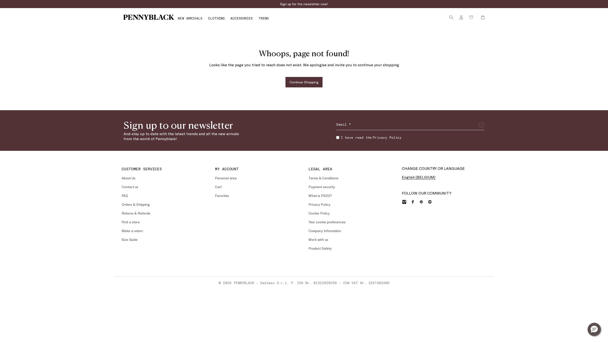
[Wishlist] (471, 17)
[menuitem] (190, 18)
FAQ (125, 196)
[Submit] (481, 125)
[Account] (461, 17)
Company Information (325, 231)
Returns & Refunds (136, 213)
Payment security (322, 187)
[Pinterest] (421, 202)
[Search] (451, 17)
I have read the (371, 137)
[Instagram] (404, 202)
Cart (218, 187)
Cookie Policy (319, 213)
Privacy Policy (387, 137)
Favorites (222, 196)
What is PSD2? (320, 196)
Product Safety (320, 248)
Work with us (318, 240)
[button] (594, 329)
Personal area (226, 178)
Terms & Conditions (323, 178)
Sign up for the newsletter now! (304, 4)
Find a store (131, 222)
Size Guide (130, 240)
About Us (128, 178)
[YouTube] (430, 202)
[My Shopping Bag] (481, 17)
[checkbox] (337, 137)
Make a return (132, 231)
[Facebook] (412, 202)
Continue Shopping (304, 82)
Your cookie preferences (327, 222)
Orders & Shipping (136, 204)
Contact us (130, 187)
